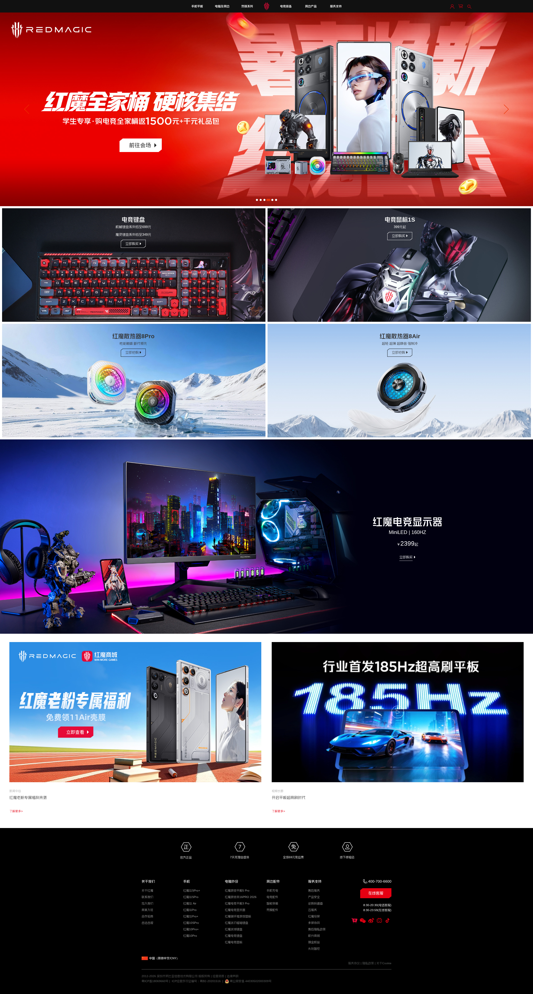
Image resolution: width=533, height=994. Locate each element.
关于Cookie (383, 963)
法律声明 (232, 976)
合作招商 (147, 916)
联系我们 (147, 897)
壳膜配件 (272, 910)
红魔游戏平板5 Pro (237, 890)
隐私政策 (368, 963)
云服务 (312, 910)
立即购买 (132, 244)
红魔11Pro (190, 910)
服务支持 (336, 6)
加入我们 (147, 903)
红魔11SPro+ (191, 890)
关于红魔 (147, 890)
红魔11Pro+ (190, 916)
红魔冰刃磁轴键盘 (236, 922)
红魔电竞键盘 (233, 935)
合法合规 (147, 922)
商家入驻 (147, 910)
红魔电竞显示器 (235, 910)
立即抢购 (132, 352)
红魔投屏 (314, 916)
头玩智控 (314, 948)
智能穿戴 (272, 903)
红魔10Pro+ (191, 929)
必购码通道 (315, 903)
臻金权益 (314, 942)
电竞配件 (272, 897)
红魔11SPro (190, 897)
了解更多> (16, 811)
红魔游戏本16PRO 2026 (241, 897)
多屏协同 (314, 922)
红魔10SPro (191, 922)
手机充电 (272, 890)
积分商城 (314, 935)
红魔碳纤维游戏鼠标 (238, 916)
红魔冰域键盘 (233, 929)
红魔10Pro (190, 935)
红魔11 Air (189, 903)
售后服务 (314, 890)
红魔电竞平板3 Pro (237, 903)
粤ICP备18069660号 (155, 981)
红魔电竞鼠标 (233, 942)
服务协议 (354, 963)
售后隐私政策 (317, 929)
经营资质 (218, 976)
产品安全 (314, 897)
